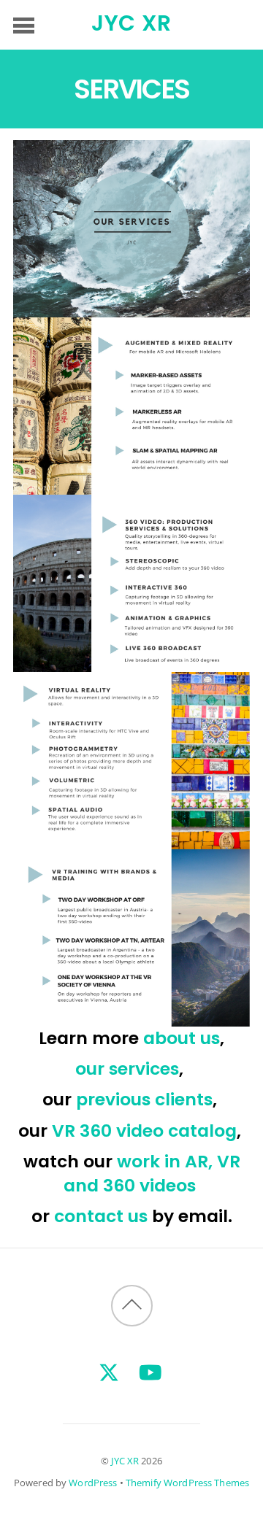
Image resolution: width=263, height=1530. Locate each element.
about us (181, 1038)
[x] (108, 1371)
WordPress (93, 1482)
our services (127, 1068)
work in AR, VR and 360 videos (152, 1173)
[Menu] (23, 25)
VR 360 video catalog (144, 1130)
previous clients (144, 1099)
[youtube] (150, 1371)
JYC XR (125, 1460)
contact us (101, 1216)
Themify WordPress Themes (187, 1482)
